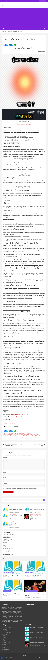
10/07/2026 (11, 518)
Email (4, 477)
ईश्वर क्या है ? (21, 434)
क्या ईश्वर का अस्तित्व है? (31, 434)
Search (44, 500)
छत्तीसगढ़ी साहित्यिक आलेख (7, 539)
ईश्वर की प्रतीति (17, 433)
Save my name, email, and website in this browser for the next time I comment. (21, 488)
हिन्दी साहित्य (36, 508)
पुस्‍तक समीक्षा (5, 543)
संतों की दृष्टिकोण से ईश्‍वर (16, 437)
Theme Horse (24, 657)
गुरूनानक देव (37, 434)
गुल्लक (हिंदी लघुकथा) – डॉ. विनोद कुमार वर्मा (12, 594)
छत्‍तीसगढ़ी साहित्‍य (16, 508)
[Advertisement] (24, 17)
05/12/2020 (5, 42)
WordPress (39, 657)
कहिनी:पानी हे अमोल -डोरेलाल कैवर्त (15, 509)
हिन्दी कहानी (32, 508)
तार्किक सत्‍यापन (11, 435)
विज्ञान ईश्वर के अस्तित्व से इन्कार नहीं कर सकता (20, 414)
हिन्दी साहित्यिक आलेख (37, 514)
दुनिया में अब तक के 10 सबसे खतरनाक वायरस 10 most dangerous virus (13, 445)
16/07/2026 (32, 510)
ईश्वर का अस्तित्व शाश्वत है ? (10, 433)
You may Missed (7, 559)
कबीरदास (25, 434)
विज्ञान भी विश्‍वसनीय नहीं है (7, 437)
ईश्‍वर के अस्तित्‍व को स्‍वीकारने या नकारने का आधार (11, 434)
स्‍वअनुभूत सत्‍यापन (23, 437)
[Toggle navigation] (3, 28)
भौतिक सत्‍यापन (16, 435)
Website (5, 483)
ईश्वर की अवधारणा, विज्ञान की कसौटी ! (16, 416)
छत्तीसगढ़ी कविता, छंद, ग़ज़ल (7, 534)
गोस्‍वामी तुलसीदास (6, 435)
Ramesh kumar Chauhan (14, 42)
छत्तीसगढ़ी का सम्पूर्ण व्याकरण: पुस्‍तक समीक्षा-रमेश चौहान (35, 445)
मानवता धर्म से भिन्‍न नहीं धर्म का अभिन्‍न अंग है (10, 423)
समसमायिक (7, 36)
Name (5, 472)
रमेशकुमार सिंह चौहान (23, 435)
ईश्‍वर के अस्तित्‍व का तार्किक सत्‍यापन (25, 433)
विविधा (4, 36)
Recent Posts (7, 505)
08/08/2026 (11, 510)
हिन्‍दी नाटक (5, 551)
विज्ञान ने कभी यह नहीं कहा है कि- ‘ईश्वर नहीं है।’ (33, 435)
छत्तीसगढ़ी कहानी (11, 508)
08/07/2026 (32, 518)
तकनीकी (4, 542)
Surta (15, 657)
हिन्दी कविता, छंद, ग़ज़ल (6, 548)
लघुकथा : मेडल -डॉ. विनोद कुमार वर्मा (37, 509)
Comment (5, 457)
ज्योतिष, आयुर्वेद (5, 540)
